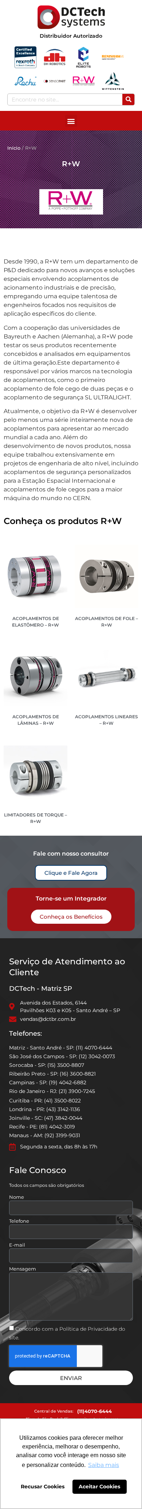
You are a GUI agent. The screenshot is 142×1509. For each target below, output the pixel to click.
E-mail (17, 1245)
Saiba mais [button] (103, 1465)
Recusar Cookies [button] (42, 1486)
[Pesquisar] (128, 99)
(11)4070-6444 (94, 1411)
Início (13, 148)
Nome (16, 1197)
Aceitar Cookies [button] (99, 1486)
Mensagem (22, 1269)
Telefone (19, 1221)
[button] (71, 121)
